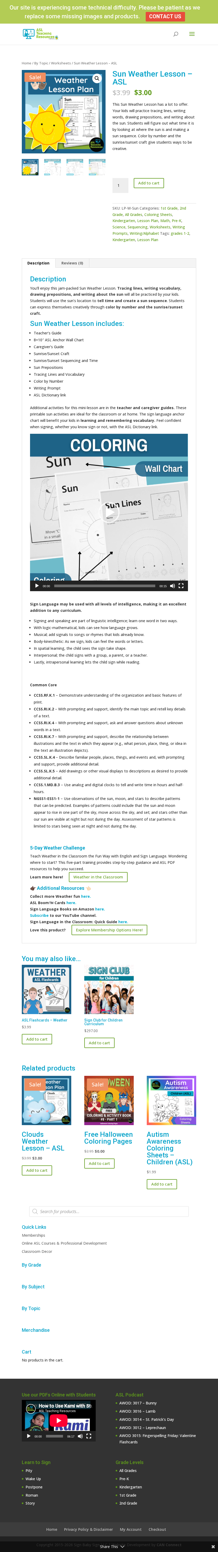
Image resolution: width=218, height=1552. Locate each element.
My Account (131, 1529)
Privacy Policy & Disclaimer (88, 1529)
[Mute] (172, 586)
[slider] (104, 586)
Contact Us (165, 17)
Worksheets (61, 63)
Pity (29, 1470)
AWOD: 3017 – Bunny (138, 1402)
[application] (109, 512)
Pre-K (176, 220)
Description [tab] (38, 263)
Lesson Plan (147, 220)
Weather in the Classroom (98, 876)
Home (26, 63)
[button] (97, 78)
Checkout (157, 1529)
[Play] (37, 586)
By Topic (41, 63)
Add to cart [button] (37, 1039)
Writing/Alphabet (144, 233)
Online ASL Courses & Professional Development (64, 1243)
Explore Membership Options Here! (109, 929)
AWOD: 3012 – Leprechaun (142, 1427)
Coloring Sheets (158, 214)
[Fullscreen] (181, 586)
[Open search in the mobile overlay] (109, 1211)
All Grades (133, 214)
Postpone (34, 1486)
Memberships (33, 1235)
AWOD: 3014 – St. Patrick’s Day (146, 1419)
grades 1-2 (180, 233)
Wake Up (33, 1478)
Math (165, 220)
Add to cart (149, 182)
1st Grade (169, 208)
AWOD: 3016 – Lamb (137, 1411)
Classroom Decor (37, 1251)
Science (118, 226)
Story (30, 1503)
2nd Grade (128, 1503)
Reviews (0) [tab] (72, 263)
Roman (32, 1495)
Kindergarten (123, 220)
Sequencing (138, 226)
